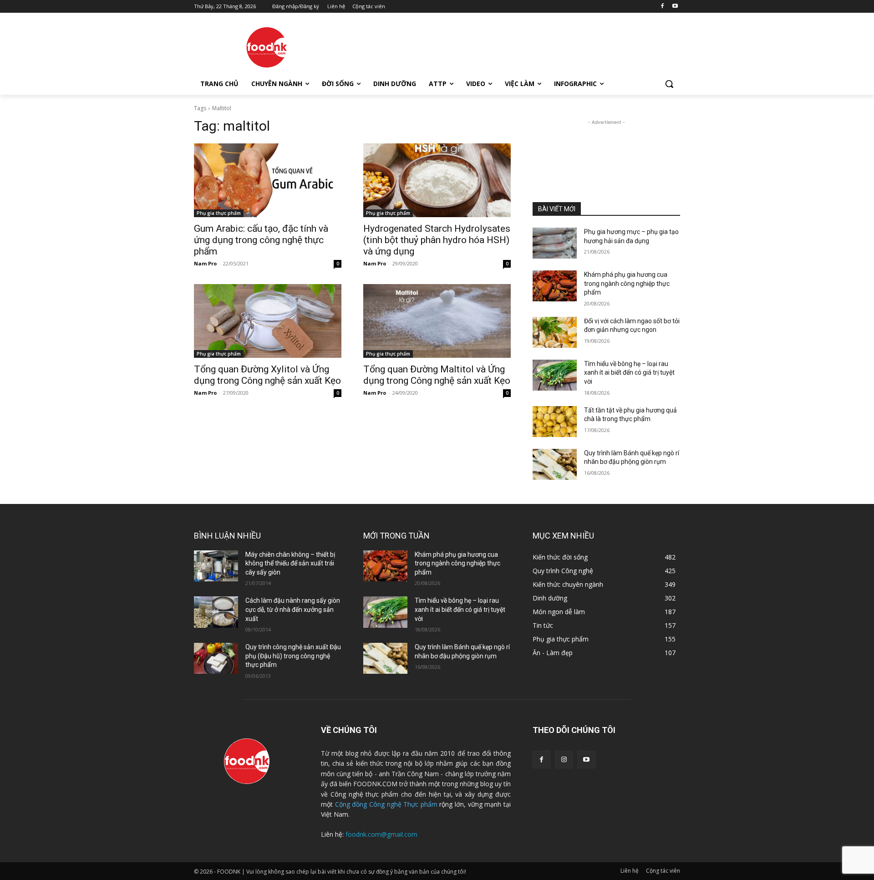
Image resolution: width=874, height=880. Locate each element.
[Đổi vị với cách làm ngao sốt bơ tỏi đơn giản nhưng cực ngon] (555, 332)
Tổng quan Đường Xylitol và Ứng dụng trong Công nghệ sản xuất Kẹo (267, 375)
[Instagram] (564, 759)
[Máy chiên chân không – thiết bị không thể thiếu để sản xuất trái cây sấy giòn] (216, 565)
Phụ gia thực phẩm (219, 213)
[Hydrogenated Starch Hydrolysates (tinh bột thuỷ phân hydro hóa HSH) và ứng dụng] (437, 180)
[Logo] (267, 47)
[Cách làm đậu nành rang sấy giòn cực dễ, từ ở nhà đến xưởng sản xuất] (216, 611)
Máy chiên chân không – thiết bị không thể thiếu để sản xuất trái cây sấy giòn (290, 563)
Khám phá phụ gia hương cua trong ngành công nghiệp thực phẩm (627, 283)
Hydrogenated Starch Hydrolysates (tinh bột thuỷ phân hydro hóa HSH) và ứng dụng (436, 240)
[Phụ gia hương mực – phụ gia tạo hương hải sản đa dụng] (555, 243)
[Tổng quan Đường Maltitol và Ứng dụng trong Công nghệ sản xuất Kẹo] (437, 321)
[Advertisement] (505, 45)
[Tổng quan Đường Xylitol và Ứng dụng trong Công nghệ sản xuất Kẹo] (267, 321)
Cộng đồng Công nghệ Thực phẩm (386, 804)
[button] (669, 84)
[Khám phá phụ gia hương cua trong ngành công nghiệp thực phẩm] (555, 285)
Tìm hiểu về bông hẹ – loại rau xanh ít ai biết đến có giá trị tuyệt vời (629, 372)
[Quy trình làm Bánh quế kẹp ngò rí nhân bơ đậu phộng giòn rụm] (555, 464)
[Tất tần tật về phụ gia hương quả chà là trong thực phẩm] (555, 421)
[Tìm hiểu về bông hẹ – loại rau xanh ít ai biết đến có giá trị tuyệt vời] (555, 375)
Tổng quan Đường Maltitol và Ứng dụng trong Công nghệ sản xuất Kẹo (436, 375)
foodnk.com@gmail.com (381, 834)
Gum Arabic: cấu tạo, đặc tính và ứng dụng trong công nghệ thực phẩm (261, 240)
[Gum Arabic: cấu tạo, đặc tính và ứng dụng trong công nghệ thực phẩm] (267, 180)
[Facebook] (662, 6)
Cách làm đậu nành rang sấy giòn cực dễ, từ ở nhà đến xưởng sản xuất (292, 609)
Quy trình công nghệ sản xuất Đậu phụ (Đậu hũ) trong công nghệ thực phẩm (293, 655)
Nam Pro (205, 263)
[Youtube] (675, 6)
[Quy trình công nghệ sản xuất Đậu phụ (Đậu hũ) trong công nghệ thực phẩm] (216, 658)
